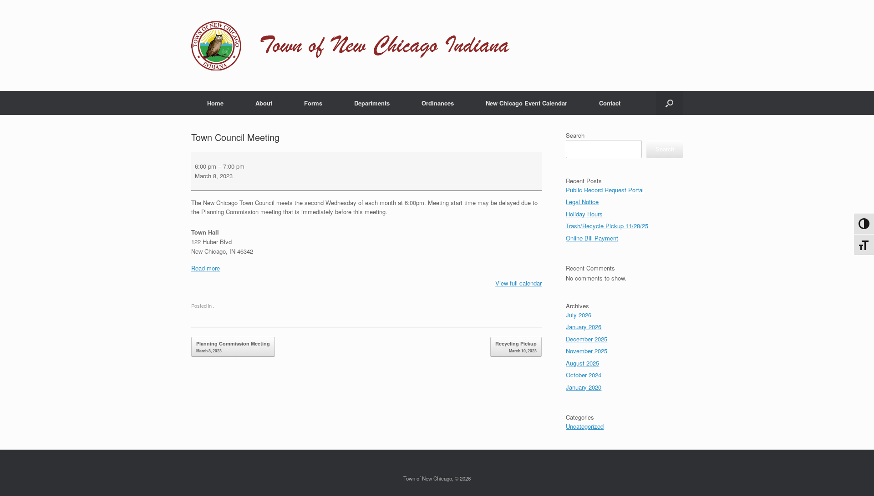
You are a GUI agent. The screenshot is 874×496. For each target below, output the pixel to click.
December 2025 (586, 339)
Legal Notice (582, 201)
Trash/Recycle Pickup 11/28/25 (607, 225)
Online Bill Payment (592, 238)
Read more (205, 268)
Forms (313, 103)
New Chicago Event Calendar (526, 103)
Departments (372, 103)
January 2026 (583, 326)
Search (575, 135)
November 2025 (586, 350)
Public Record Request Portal (605, 189)
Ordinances (438, 103)
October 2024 (583, 375)
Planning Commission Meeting (233, 347)
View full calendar (518, 283)
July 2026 (578, 315)
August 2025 (582, 363)
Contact (609, 103)
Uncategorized (585, 426)
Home (215, 103)
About (263, 103)
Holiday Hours (584, 214)
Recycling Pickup (516, 347)
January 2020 (583, 387)
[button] (669, 103)
